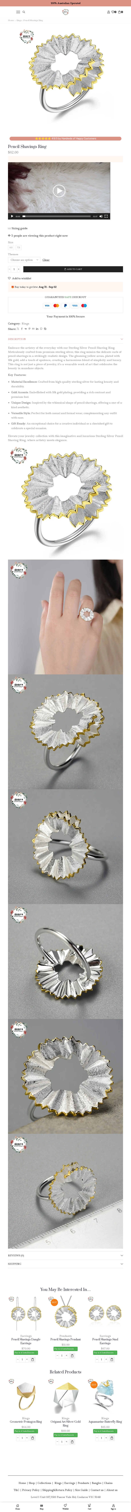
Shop (32, 1481)
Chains (108, 1481)
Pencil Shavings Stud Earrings (106, 1340)
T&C (16, 1488)
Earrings (25, 1335)
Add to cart (74, 269)
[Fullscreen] (106, 216)
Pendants (65, 1335)
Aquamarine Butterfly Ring (105, 1420)
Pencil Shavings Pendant (65, 1338)
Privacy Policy (31, 1488)
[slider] (57, 216)
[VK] (26, 329)
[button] (59, 191)
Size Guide (81, 1488)
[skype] (44, 329)
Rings (19, 20)
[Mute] (101, 216)
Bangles (96, 1481)
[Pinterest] (29, 329)
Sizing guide (19, 228)
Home (11, 20)
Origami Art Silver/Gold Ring (65, 1421)
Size (10, 242)
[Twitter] (18, 329)
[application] (59, 191)
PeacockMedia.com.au (98, 1502)
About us (111, 1488)
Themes (13, 254)
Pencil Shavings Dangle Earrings (25, 1340)
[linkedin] (37, 329)
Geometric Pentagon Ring (25, 1420)
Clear (46, 260)
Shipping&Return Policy (57, 1488)
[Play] (12, 216)
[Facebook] (22, 329)
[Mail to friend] (33, 329)
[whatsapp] (41, 329)
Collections (44, 1481)
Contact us (97, 1488)
